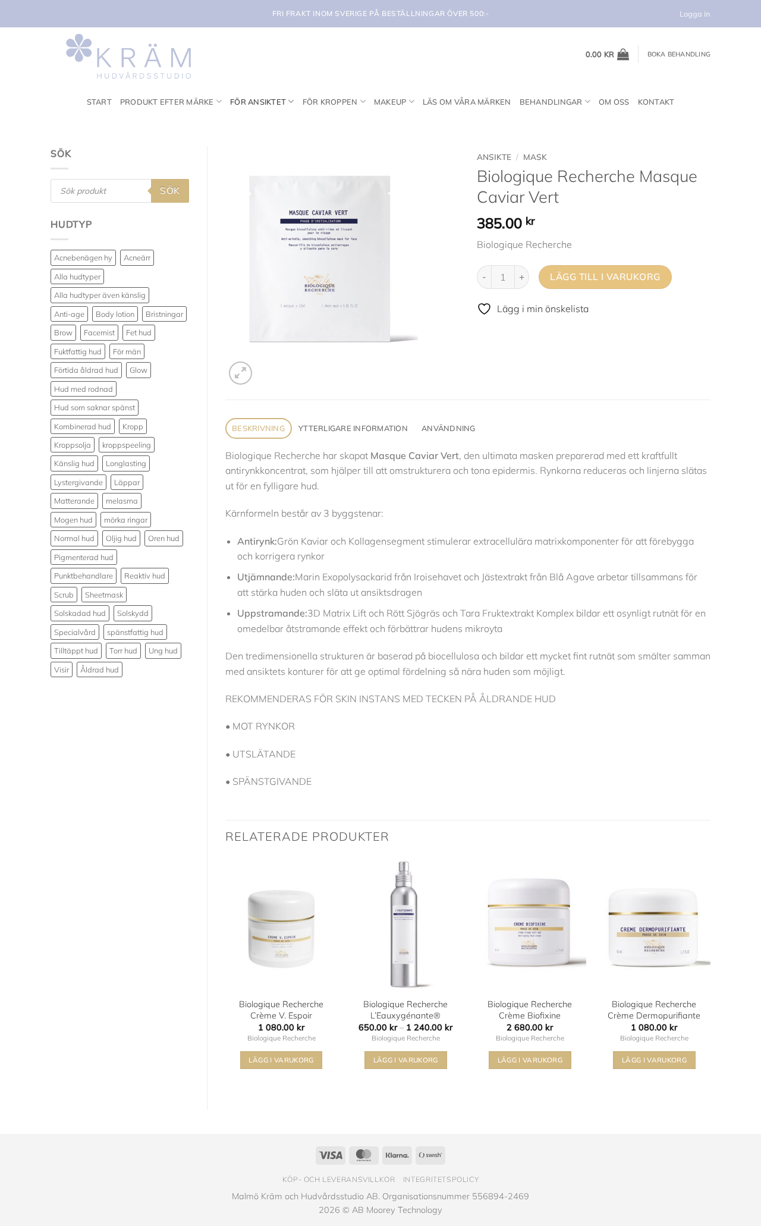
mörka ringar (125, 519)
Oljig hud (121, 538)
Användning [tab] (449, 428)
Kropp (132, 426)
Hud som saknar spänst (94, 407)
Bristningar (164, 314)
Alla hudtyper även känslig (100, 295)
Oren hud (164, 538)
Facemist (99, 332)
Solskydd (133, 613)
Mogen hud (73, 519)
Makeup (390, 101)
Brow (63, 332)
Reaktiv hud (144, 575)
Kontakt (656, 101)
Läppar (127, 482)
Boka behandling (678, 54)
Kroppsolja (72, 444)
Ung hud (163, 650)
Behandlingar (551, 101)
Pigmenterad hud (84, 557)
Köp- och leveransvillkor (338, 1179)
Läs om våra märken (467, 101)
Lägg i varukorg (405, 1059)
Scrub (64, 594)
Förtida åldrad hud (86, 370)
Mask (535, 157)
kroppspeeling (126, 444)
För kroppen (330, 101)
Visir (61, 669)
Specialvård (75, 632)
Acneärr (137, 257)
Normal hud (74, 538)
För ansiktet (258, 101)
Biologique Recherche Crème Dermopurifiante (654, 1010)
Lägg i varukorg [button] (281, 1059)
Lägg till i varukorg (605, 276)
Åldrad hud (99, 669)
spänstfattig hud (135, 632)
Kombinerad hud (82, 426)
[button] (608, 54)
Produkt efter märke (167, 101)
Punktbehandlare (83, 575)
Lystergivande (78, 482)
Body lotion (115, 314)
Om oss (614, 101)
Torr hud (123, 650)
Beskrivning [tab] (258, 428)
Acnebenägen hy (83, 257)
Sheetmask (104, 594)
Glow (138, 370)
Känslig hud (74, 463)
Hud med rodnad (83, 389)
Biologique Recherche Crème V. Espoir (281, 1010)
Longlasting (126, 463)
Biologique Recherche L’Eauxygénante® (405, 1010)
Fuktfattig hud (78, 351)
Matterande (74, 500)
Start (99, 101)
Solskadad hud (80, 613)
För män (127, 351)
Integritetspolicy (441, 1179)
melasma (122, 500)
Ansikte (494, 157)
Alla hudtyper (77, 276)
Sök (170, 190)
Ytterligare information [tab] (353, 428)
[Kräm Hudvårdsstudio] (125, 54)
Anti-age (69, 314)
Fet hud (139, 332)
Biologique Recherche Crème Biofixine (530, 1010)
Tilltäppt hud (76, 650)
